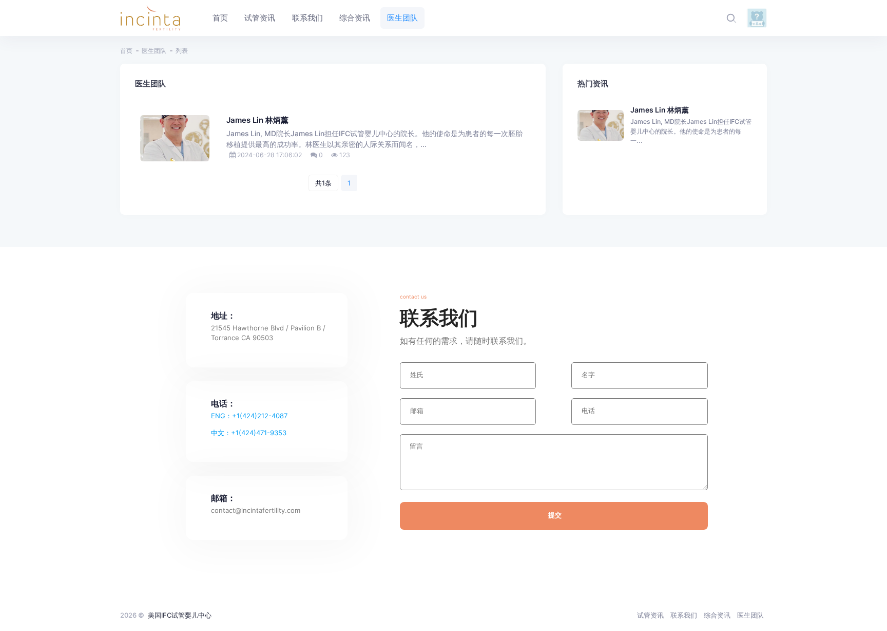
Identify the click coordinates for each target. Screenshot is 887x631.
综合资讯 (717, 615)
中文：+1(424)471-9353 (248, 433)
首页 (126, 50)
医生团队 (154, 50)
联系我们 (683, 615)
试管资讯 (650, 615)
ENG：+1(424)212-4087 (249, 416)
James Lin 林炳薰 (257, 120)
